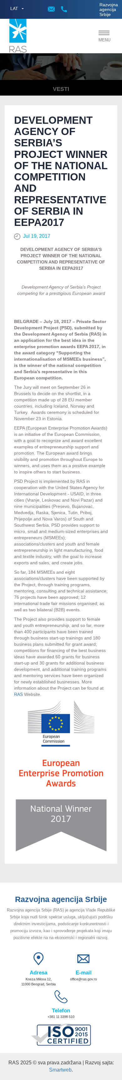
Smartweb (60, 1069)
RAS (18, 694)
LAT (14, 8)
